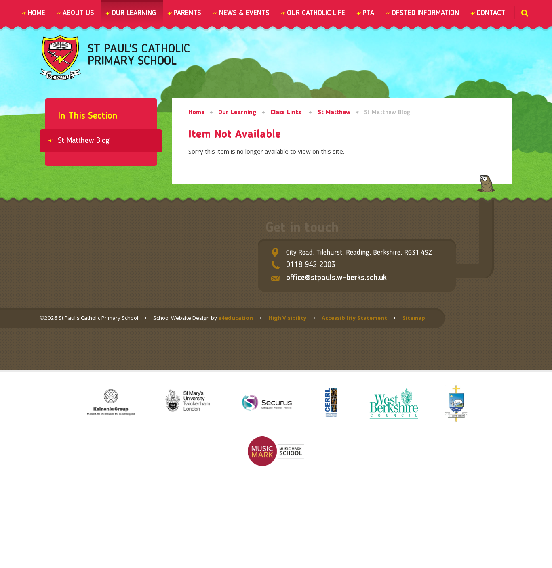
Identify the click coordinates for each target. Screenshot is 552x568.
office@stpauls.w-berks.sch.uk (336, 278)
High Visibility (287, 318)
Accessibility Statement (354, 318)
